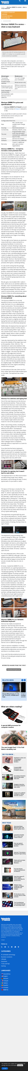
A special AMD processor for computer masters (11, 726)
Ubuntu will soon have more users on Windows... (19, 861)
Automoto (4, 961)
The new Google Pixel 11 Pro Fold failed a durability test (12, 748)
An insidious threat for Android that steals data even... (20, 777)
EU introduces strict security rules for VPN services (19, 895)
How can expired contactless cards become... (18, 845)
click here (20, 1065)
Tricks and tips (5, 964)
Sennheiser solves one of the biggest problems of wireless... (20, 759)
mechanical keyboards (13, 669)
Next (25, 680)
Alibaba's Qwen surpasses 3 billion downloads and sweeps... (19, 887)
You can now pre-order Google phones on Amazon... (19, 870)
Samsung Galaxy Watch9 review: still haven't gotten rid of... (19, 828)
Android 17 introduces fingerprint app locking (20, 853)
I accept (4, 1068)
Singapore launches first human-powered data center (19, 786)
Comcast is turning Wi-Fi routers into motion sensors (19, 836)
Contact (3, 940)
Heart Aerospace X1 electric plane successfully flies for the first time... (19, 878)
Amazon (17, 109)
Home (2, 7)
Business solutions (6, 957)
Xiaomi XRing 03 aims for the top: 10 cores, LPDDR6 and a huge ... (10, 695)
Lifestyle (3, 959)
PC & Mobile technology (8, 955)
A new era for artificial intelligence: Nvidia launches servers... (19, 794)
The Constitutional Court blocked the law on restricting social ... (20, 904)
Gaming (3, 966)
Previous (22, 680)
